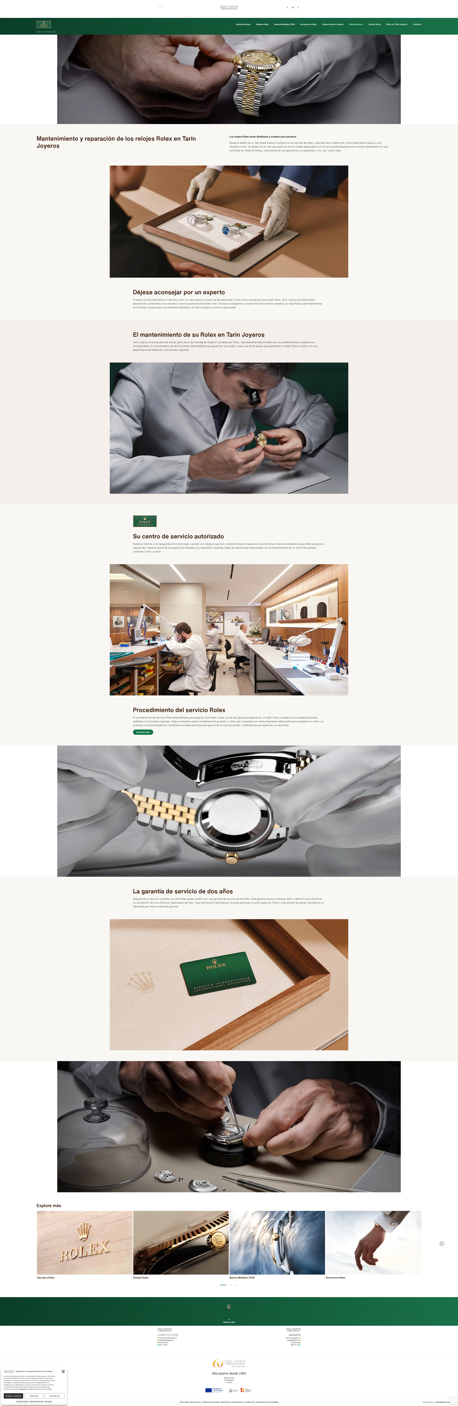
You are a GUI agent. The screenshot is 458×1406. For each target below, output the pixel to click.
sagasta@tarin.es (293, 1340)
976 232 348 (295, 1343)
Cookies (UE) (250, 1402)
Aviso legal (48, 1401)
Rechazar (34, 1396)
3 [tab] (236, 1285)
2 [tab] (230, 1285)
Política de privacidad (211, 1402)
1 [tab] (223, 1285)
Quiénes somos (229, 1378)
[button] (63, 1371)
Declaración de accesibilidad (267, 1402)
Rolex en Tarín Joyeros (396, 24)
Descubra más (143, 732)
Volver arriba (229, 1322)
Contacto (417, 24)
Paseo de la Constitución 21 (168, 1338)
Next (441, 1243)
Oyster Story (374, 24)
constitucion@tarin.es (166, 1340)
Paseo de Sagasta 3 (292, 1338)
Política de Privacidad (36, 1401)
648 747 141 (295, 1345)
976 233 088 (163, 1343)
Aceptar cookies (13, 1396)
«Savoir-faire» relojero (333, 24)
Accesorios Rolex (308, 24)
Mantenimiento (356, 24)
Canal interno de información (232, 1402)
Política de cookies (22, 1401)
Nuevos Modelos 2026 (284, 24)
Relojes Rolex (262, 24)
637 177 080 (163, 1345)
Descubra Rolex (243, 24)
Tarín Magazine (229, 1380)
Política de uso (195, 1402)
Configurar (54, 1396)
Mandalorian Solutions (445, 1402)
